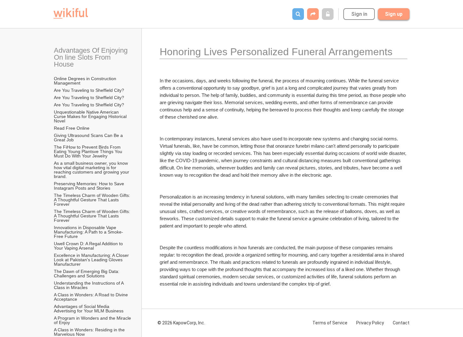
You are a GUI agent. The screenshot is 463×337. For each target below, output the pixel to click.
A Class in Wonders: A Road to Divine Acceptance (91, 297)
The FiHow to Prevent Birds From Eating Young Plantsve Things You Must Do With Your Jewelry (88, 151)
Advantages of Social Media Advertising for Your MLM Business (88, 308)
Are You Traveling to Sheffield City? (89, 90)
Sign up (394, 14)
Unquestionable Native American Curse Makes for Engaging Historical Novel (91, 116)
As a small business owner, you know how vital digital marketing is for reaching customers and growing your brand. (92, 170)
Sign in (359, 14)
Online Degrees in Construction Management (85, 81)
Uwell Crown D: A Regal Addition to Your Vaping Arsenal (89, 246)
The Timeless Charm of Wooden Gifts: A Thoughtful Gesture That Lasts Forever (92, 200)
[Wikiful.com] (71, 13)
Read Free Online (72, 128)
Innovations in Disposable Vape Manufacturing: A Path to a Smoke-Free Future (88, 232)
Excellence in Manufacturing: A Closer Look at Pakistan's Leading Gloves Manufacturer (92, 260)
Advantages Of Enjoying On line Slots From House (91, 57)
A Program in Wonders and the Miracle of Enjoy (93, 320)
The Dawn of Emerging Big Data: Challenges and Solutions (87, 273)
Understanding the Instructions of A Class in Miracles (89, 285)
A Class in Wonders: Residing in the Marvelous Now (90, 332)
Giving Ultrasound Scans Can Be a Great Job (89, 137)
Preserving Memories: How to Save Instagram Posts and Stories (89, 186)
